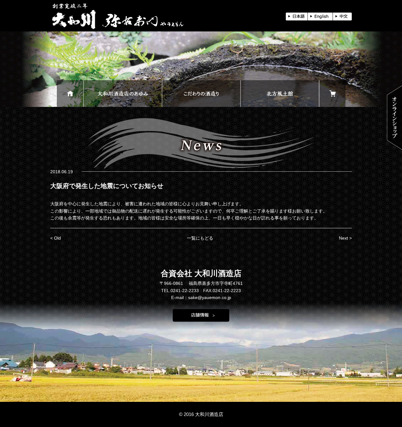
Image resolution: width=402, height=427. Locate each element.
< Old (55, 238)
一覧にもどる (200, 238)
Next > (345, 238)
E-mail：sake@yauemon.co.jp (201, 297)
